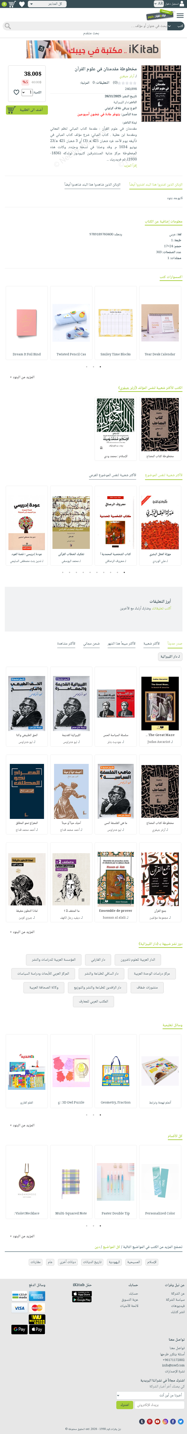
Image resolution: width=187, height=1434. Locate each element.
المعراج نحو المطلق (27, 823)
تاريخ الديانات (92, 1262)
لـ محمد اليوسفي (71, 561)
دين (97, 1247)
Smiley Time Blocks (116, 354)
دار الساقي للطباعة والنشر (101, 974)
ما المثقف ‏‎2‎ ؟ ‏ (71, 911)
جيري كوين (25, 918)
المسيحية (133, 1262)
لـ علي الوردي (160, 561)
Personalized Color (160, 1213)
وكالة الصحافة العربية (43, 988)
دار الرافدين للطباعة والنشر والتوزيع (97, 988)
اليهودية (114, 1262)
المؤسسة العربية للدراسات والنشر (53, 960)
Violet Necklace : (26, 1213)
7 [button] (83, 572)
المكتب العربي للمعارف (93, 1002)
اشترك (124, 1405)
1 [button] (100, 366)
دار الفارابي (98, 960)
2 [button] (94, 366)
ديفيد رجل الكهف (70, 918)
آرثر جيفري (126, 76)
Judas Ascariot (159, 742)
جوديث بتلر (114, 742)
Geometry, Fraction (116, 1103)
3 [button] (87, 366)
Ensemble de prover (115, 911)
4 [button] (104, 572)
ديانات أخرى (68, 1262)
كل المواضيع (111, 1247)
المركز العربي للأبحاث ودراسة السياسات (43, 974)
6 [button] (90, 572)
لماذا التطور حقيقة (27, 911)
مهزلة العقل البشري (160, 554)
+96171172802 (174, 1360)
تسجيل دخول (172, 4)
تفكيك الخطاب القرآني (71, 554)
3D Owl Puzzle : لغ (71, 1103)
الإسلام (151, 1262)
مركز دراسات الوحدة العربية (152, 974)
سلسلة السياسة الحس (115, 735)
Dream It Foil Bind (27, 354)
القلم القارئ (26, 1103)
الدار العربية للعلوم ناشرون (138, 960)
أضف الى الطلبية (31, 110)
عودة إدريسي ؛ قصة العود (26, 554)
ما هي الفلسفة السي (115, 823)
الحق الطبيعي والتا (27, 735)
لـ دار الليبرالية (170, 657)
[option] (160, 323)
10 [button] (62, 572)
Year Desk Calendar (160, 354)
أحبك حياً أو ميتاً (71, 823)
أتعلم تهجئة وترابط (160, 1103)
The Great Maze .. (160, 735)
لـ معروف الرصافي (115, 561)
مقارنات (36, 1262)
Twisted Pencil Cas (71, 354)
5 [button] (97, 572)
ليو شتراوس (70, 742)
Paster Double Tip (116, 1213)
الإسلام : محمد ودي (115, 456)
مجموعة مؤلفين (158, 918)
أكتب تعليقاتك (161, 609)
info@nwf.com (173, 1365)
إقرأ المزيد (130, 166)
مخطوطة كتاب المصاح (160, 456)
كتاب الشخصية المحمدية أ (115, 554)
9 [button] (70, 572)
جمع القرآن (160, 911)
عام (50, 1262)
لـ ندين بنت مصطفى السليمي (26, 561)
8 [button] (76, 572)
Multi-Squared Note (71, 1213)
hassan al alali (114, 918)
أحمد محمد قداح (70, 830)
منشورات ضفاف (147, 988)
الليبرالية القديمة (71, 735)
